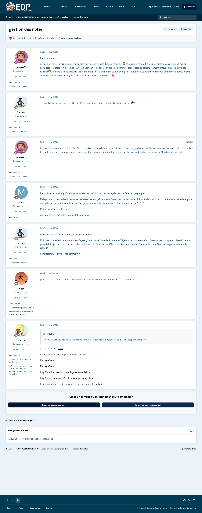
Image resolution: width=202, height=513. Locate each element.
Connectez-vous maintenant (147, 405)
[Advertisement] (87, 473)
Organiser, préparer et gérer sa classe (64, 38)
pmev (60, 348)
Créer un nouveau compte (54, 405)
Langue (10, 508)
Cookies (49, 508)
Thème (22, 508)
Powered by (183, 508)
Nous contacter (36, 508)
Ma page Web (47, 360)
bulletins (100, 384)
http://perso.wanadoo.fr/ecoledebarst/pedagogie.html (67, 378)
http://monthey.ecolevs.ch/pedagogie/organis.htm (65, 372)
